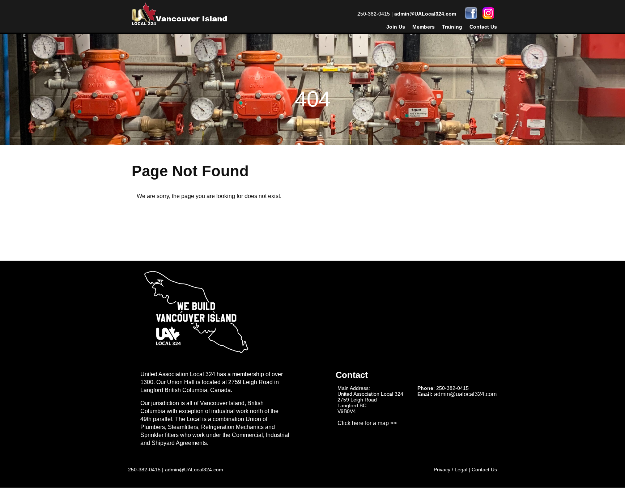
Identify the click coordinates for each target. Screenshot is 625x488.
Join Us (395, 27)
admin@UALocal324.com (425, 14)
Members (423, 27)
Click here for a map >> (367, 423)
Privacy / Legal (450, 469)
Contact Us (483, 27)
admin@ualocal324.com (465, 394)
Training (452, 27)
